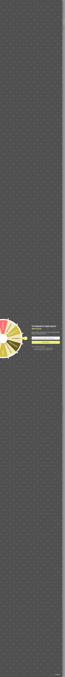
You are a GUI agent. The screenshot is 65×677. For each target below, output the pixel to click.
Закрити (57, 674)
